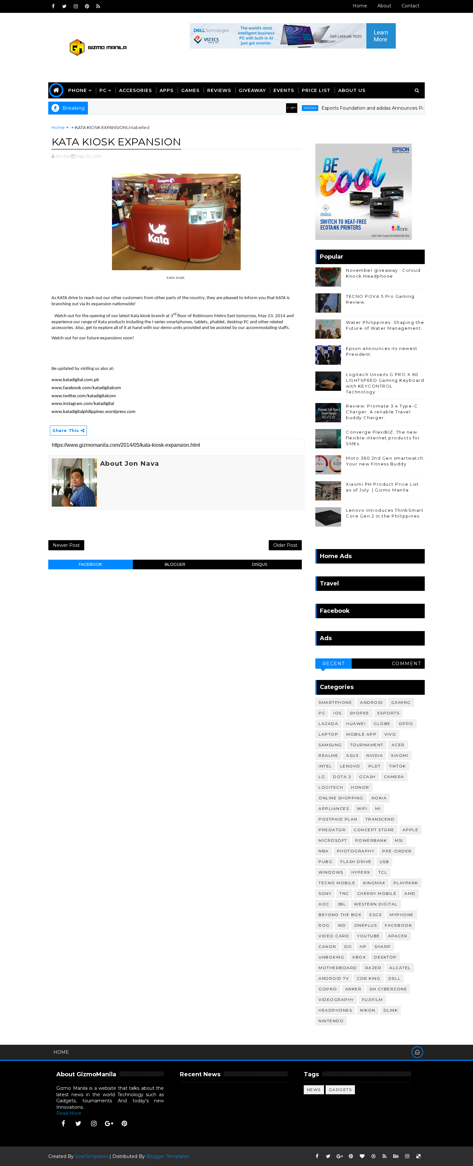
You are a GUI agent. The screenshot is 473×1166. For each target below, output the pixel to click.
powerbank (371, 840)
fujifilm (372, 999)
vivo (390, 734)
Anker (353, 989)
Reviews (219, 90)
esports (388, 713)
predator (332, 829)
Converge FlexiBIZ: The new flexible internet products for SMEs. (383, 437)
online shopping (341, 797)
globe (382, 723)
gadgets (340, 1089)
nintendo (331, 1020)
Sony (325, 893)
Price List (316, 90)
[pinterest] (87, 6)
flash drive (356, 861)
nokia (379, 797)
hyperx (360, 872)
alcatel (400, 967)
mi (378, 808)
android (371, 702)
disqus (259, 564)
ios (337, 713)
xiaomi (399, 755)
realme (328, 755)
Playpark (406, 882)
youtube (368, 935)
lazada (328, 723)
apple (411, 829)
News (314, 1089)
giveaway (252, 90)
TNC (344, 893)
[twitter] (64, 6)
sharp (383, 946)
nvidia (374, 755)
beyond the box (340, 914)
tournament (367, 744)
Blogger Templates (167, 1156)
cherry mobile (377, 893)
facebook (90, 564)
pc (322, 713)
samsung (330, 744)
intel (325, 766)
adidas (289, 108)
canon (327, 946)
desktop (385, 957)
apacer (398, 935)
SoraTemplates (91, 1156)
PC (103, 90)
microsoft (333, 840)
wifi (362, 808)
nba (324, 851)
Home (360, 6)
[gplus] (109, 1123)
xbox (359, 957)
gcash (367, 776)
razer (373, 967)
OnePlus (365, 925)
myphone (402, 914)
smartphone (335, 702)
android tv (334, 978)
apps (166, 90)
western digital (376, 904)
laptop (328, 734)
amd (410, 893)
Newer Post (66, 545)
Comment (406, 663)
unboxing (331, 957)
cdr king (368, 978)
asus (352, 755)
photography (356, 851)
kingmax (374, 882)
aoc (324, 904)
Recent (333, 663)
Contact (411, 6)
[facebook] (53, 6)
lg (322, 776)
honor (360, 787)
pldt (374, 766)
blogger (175, 564)
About (384, 6)
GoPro (328, 989)
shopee (359, 713)
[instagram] (75, 6)
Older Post (285, 545)
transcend (380, 819)
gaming (401, 702)
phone (77, 90)
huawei (356, 723)
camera (394, 776)
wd (342, 925)
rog (324, 925)
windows (331, 872)
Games (190, 90)
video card (334, 935)
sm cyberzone (388, 989)
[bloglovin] (362, 1156)
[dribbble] (373, 1156)
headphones (335, 1010)
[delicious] (418, 1156)
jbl (342, 904)
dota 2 (342, 776)
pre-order (397, 851)
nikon (368, 1010)
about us (352, 90)
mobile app (361, 734)
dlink (391, 1010)
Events (284, 90)
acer (398, 744)
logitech (331, 787)
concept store (374, 829)
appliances (334, 808)
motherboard (338, 967)
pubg (325, 861)
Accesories (135, 90)
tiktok (397, 766)
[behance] (396, 1156)
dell (394, 978)
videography (336, 999)
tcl (382, 872)
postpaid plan (338, 819)
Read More (68, 1113)
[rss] (98, 6)
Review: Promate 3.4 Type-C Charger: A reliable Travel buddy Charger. (382, 411)
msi (399, 840)
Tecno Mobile (337, 882)
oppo (406, 723)
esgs (375, 914)
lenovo (350, 766)
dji (348, 946)
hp (363, 946)
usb (384, 861)
